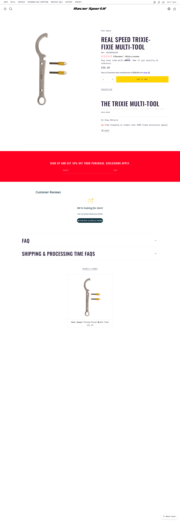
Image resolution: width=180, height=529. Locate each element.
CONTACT (78, 2)
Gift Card (171, 2)
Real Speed (106, 30)
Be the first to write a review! (90, 220)
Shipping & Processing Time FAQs (58, 253)
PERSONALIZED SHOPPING (38, 2)
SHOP (6, 2)
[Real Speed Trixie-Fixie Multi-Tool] (90, 297)
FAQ (26, 240)
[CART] (174, 9)
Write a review (132, 56)
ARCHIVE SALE (57, 2)
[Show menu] (5, 9)
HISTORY (68, 2)
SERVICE (21, 2)
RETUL (13, 2)
